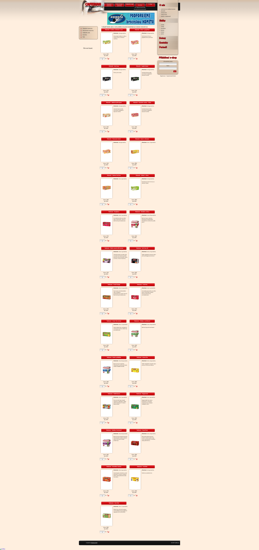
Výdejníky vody (129, 4)
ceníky (162, 26)
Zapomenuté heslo (171, 76)
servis (162, 34)
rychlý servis (164, 14)
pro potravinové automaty (140, 9)
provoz (162, 30)
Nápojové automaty (109, 5)
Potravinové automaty (88, 30)
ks (105, 58)
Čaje (84, 37)
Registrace (162, 76)
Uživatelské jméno (167, 61)
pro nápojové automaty (140, 7)
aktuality (163, 11)
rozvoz (162, 32)
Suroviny (140, 5)
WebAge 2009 (94, 542)
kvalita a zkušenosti (166, 16)
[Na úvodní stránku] (99, 8)
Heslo (168, 65)
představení (164, 12)
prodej (162, 24)
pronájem (163, 28)
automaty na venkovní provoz (168, 9)
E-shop (150, 4)
